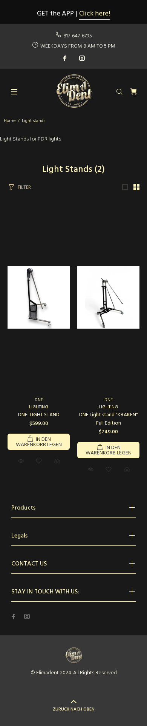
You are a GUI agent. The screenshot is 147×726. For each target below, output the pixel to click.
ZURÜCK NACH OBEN (74, 709)
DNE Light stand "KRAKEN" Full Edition (108, 419)
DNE (39, 400)
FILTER (24, 188)
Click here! (94, 13)
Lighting (38, 407)
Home (9, 121)
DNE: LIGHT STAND (39, 415)
